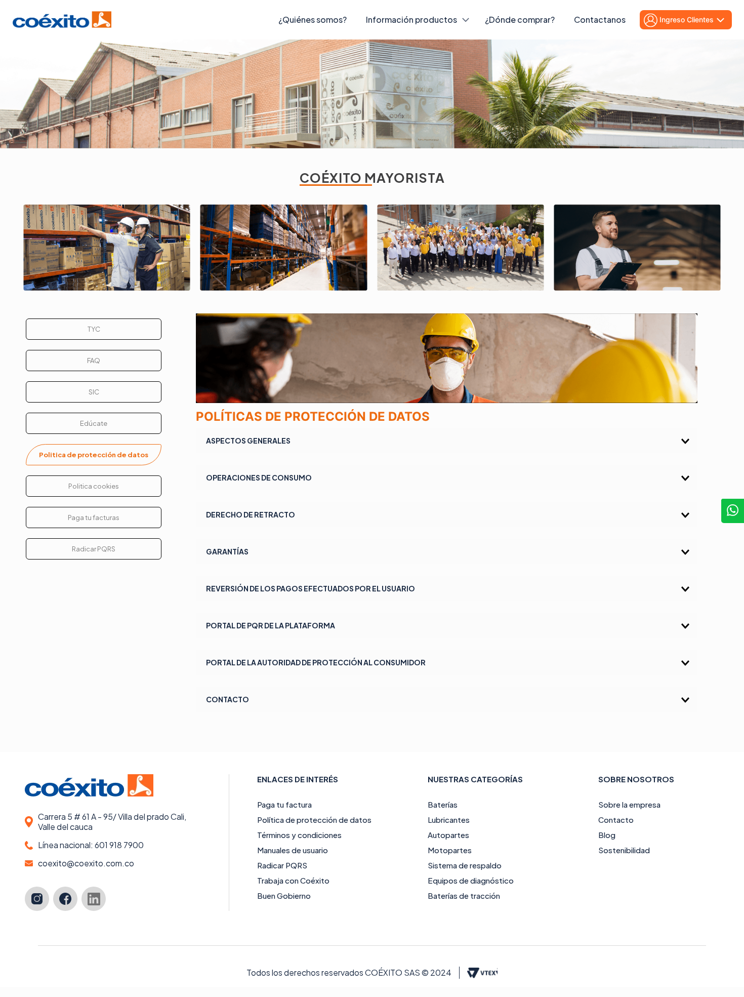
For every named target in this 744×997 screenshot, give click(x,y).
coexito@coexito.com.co (86, 863)
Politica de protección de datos (93, 455)
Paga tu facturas (93, 517)
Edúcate (93, 423)
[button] (446, 440)
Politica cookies (93, 486)
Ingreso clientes (686, 19)
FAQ (93, 360)
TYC (94, 329)
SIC (94, 392)
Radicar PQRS (93, 549)
